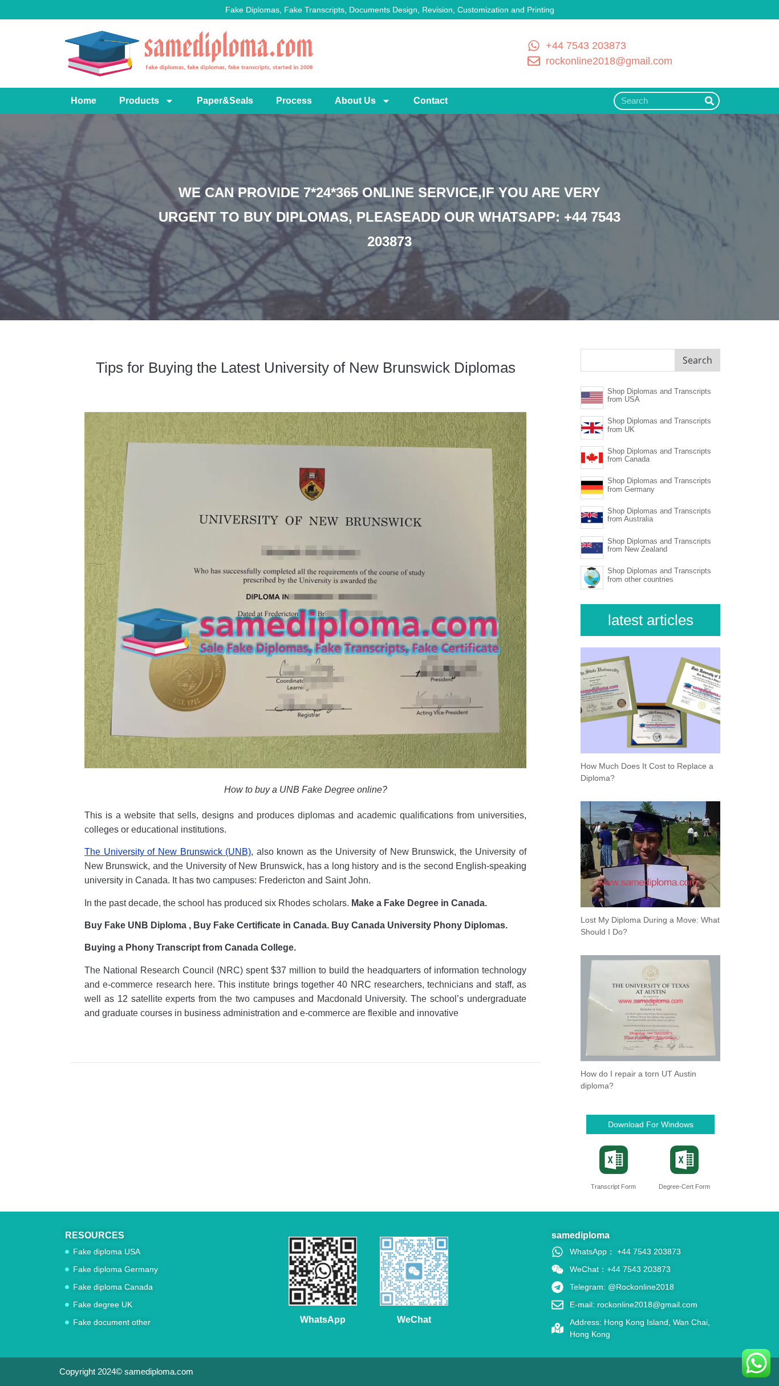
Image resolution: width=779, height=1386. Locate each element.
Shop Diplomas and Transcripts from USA (659, 395)
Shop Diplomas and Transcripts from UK (659, 425)
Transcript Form (613, 1186)
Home (83, 100)
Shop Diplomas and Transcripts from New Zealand (659, 545)
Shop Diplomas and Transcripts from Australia (659, 515)
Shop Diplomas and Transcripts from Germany (659, 484)
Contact (430, 100)
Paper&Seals (225, 100)
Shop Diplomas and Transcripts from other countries (659, 574)
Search (697, 360)
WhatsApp (323, 1319)
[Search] (709, 101)
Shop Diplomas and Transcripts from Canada (659, 455)
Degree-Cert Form (684, 1186)
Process (294, 100)
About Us (355, 100)
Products (139, 100)
